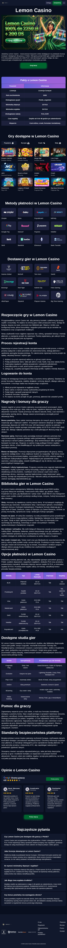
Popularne (7, 143)
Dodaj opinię (55, 779)
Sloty (56, 143)
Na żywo (24, 143)
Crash (40, 143)
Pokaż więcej (33, 817)
